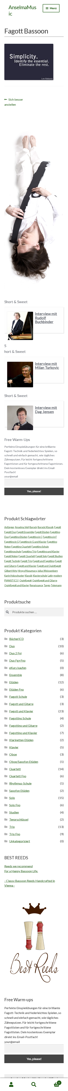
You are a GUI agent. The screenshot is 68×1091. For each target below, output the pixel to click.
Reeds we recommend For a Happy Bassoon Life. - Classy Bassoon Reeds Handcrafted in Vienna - (29, 875)
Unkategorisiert (19, 841)
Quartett (15, 769)
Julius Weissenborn (47, 570)
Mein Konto (11, 1084)
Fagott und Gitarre (21, 704)
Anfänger (9, 527)
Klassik (28, 575)
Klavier (14, 747)
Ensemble (15, 675)
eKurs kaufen (17, 667)
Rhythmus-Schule (20, 783)
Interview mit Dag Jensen (46, 409)
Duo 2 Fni (15, 653)
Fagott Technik (12, 561)
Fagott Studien (55, 556)
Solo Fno (14, 805)
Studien (14, 812)
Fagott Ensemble (25, 532)
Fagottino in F (50, 536)
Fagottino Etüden (18, 536)
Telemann (56, 585)
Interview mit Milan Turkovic (47, 365)
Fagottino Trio (29, 551)
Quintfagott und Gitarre (44, 580)
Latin (50, 575)
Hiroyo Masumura (27, 570)
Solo (12, 797)
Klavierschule (40, 575)
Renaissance (36, 585)
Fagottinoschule (12, 551)
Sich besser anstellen (13, 101)
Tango (47, 585)
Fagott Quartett (27, 556)
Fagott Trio (26, 561)
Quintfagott (25, 580)
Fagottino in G (11, 541)
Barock (33, 527)
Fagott (57, 527)
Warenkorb (52, 1081)
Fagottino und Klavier (48, 551)
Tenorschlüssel (18, 819)
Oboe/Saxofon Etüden (23, 761)
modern (57, 575)
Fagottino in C (35, 536)
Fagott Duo (10, 532)
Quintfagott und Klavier (16, 585)
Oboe (13, 754)
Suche (34, 1084)
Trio (12, 826)
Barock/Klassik (46, 527)
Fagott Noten (11, 556)
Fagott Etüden (42, 532)
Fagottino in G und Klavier (32, 541)
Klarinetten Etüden (21, 740)
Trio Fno (14, 834)
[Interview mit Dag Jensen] (20, 418)
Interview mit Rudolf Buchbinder (46, 318)
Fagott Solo (41, 556)
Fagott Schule (18, 696)
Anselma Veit (22, 527)
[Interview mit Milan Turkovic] (20, 374)
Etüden (13, 682)
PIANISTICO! (11, 580)
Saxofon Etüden (19, 790)
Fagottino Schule (40, 546)
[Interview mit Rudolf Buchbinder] (20, 326)
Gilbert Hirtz (10, 570)
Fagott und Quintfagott (49, 565)
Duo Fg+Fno (17, 660)
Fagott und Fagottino (43, 561)
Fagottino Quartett (21, 546)
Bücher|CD (16, 638)
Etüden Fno (16, 689)
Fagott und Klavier (26, 565)
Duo (12, 646)
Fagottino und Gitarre (23, 725)
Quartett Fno (17, 776)
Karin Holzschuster (14, 575)
